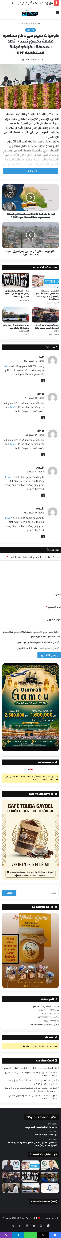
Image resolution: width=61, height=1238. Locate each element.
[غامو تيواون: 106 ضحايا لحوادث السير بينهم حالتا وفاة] (45, 315)
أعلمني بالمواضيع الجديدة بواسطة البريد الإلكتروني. (37, 648)
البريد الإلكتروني (53, 607)
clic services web (48, 1218)
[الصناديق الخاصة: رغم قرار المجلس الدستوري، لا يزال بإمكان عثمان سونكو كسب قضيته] (50, 1177)
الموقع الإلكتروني (54, 619)
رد (43, 380)
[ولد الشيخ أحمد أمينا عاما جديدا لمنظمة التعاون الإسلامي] (50, 1165)
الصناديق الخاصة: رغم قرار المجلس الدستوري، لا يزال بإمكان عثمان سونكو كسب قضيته (30, 1089)
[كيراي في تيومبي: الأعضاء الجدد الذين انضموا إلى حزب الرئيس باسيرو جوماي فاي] (11, 1165)
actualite (25, 23)
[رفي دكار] (30, 12)
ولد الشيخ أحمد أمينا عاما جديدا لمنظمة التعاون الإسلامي (30, 1068)
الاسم (58, 594)
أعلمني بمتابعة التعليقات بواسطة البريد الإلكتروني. (37, 642)
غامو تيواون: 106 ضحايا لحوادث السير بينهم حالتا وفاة (47, 328)
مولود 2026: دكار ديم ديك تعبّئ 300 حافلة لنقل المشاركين (16, 328)
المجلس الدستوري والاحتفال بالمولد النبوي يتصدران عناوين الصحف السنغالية (47, 295)
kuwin (8, 477)
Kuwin (40, 467)
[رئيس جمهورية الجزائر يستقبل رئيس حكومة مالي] (11, 1188)
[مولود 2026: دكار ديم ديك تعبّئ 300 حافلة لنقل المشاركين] (15, 315)
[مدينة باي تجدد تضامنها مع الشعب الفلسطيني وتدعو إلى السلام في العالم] (50, 1188)
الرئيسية (34, 23)
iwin (41, 356)
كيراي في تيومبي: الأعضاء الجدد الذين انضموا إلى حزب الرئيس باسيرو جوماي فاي (32, 1081)
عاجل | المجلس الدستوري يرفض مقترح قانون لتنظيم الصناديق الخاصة (17, 293)
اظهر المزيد (31, 171)
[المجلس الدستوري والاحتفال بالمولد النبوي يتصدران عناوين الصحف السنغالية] (45, 280)
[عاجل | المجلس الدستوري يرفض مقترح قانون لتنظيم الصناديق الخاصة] (15, 280)
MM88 (40, 393)
